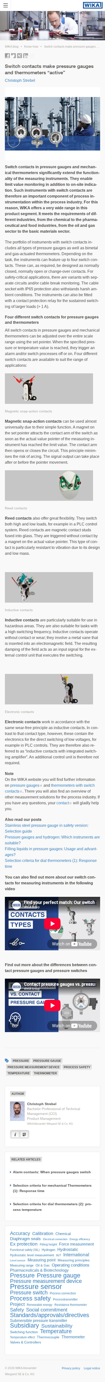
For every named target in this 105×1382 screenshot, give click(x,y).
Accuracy (20, 1233)
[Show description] (15, 1134)
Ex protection (24, 1244)
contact (62, 803)
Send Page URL (31, 55)
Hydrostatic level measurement (32, 1255)
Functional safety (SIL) (25, 1249)
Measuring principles (74, 1260)
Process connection (63, 1293)
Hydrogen (48, 1250)
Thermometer (45, 1073)
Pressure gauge (47, 1061)
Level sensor (17, 1260)
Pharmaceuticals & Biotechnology (39, 1270)
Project (17, 1304)
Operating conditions (70, 1265)
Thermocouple (48, 1337)
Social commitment (46, 1309)
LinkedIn (25, 55)
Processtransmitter (65, 1299)
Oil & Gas (43, 1265)
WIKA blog (12, 46)
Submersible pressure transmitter (38, 1321)
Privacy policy (71, 1368)
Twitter (13, 55)
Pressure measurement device (34, 1067)
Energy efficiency (80, 1239)
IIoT (58, 1255)
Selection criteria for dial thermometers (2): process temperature (52, 1206)
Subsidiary (24, 1325)
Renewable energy (39, 1304)
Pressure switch (29, 1292)
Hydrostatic (67, 1249)
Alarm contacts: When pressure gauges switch (52, 1172)
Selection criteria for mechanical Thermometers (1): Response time (52, 1188)
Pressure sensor (36, 1286)
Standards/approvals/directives (49, 1315)
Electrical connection (55, 1239)
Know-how (31, 46)
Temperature (19, 1073)
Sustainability (57, 1325)
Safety (17, 1309)
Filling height (48, 1244)
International (76, 1254)
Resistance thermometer (70, 1304)
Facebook (7, 55)
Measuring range (21, 1265)
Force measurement (76, 1244)
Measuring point (41, 1260)
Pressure (21, 1061)
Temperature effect (22, 1337)
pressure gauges (24, 785)
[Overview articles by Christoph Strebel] (24, 1134)
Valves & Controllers (25, 1342)
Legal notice (92, 1368)
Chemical (63, 1234)
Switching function (24, 1332)
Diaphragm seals (25, 1238)
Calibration (42, 1233)
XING (19, 55)
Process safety (77, 1067)
